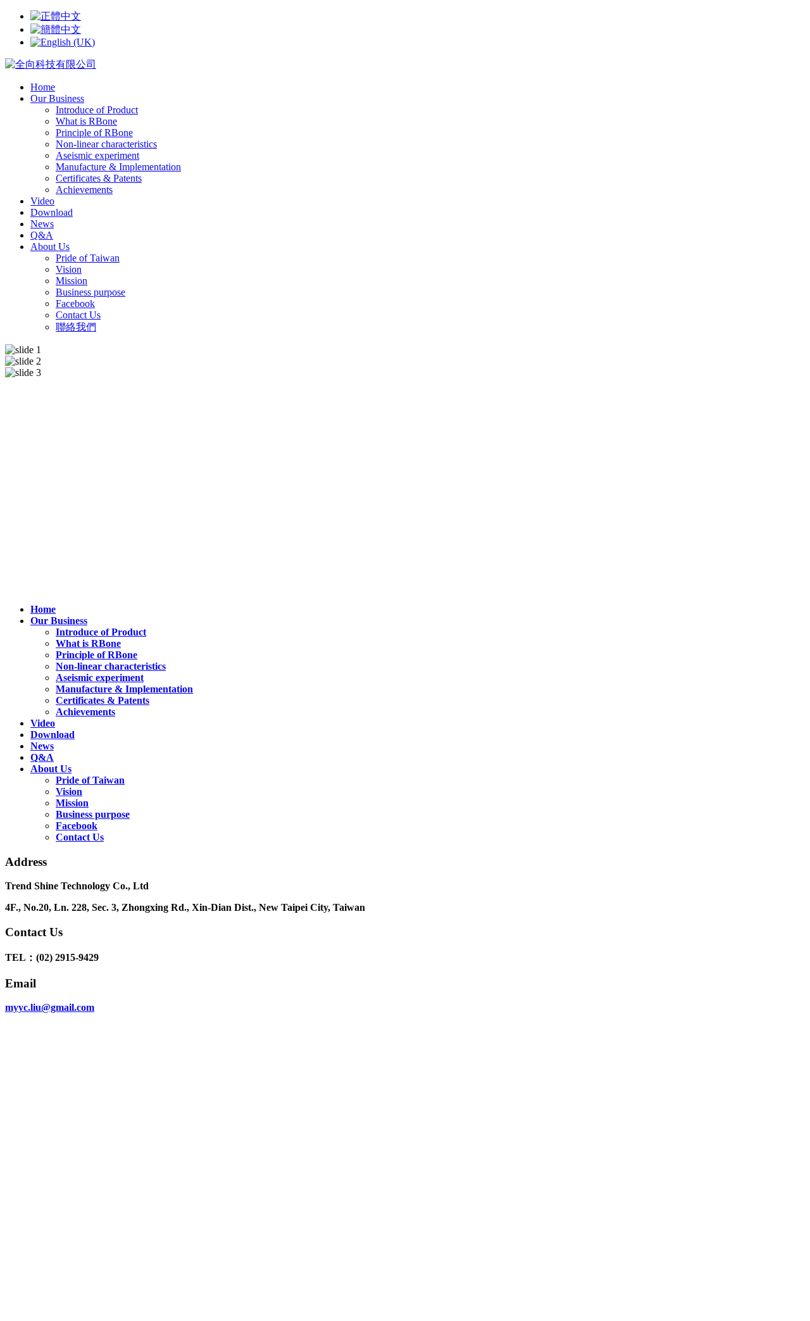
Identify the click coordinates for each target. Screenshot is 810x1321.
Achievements (84, 189)
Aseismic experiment (97, 155)
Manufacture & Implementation (118, 166)
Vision (69, 269)
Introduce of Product (97, 109)
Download (51, 212)
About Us (50, 246)
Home (42, 87)
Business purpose (90, 292)
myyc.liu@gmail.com (49, 1007)
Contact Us (78, 315)
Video (42, 201)
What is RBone (86, 121)
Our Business (57, 98)
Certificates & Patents (99, 178)
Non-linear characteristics (106, 144)
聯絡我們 (76, 327)
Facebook (75, 303)
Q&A (41, 235)
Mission (71, 280)
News (42, 223)
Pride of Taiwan (88, 258)
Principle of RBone (94, 132)
